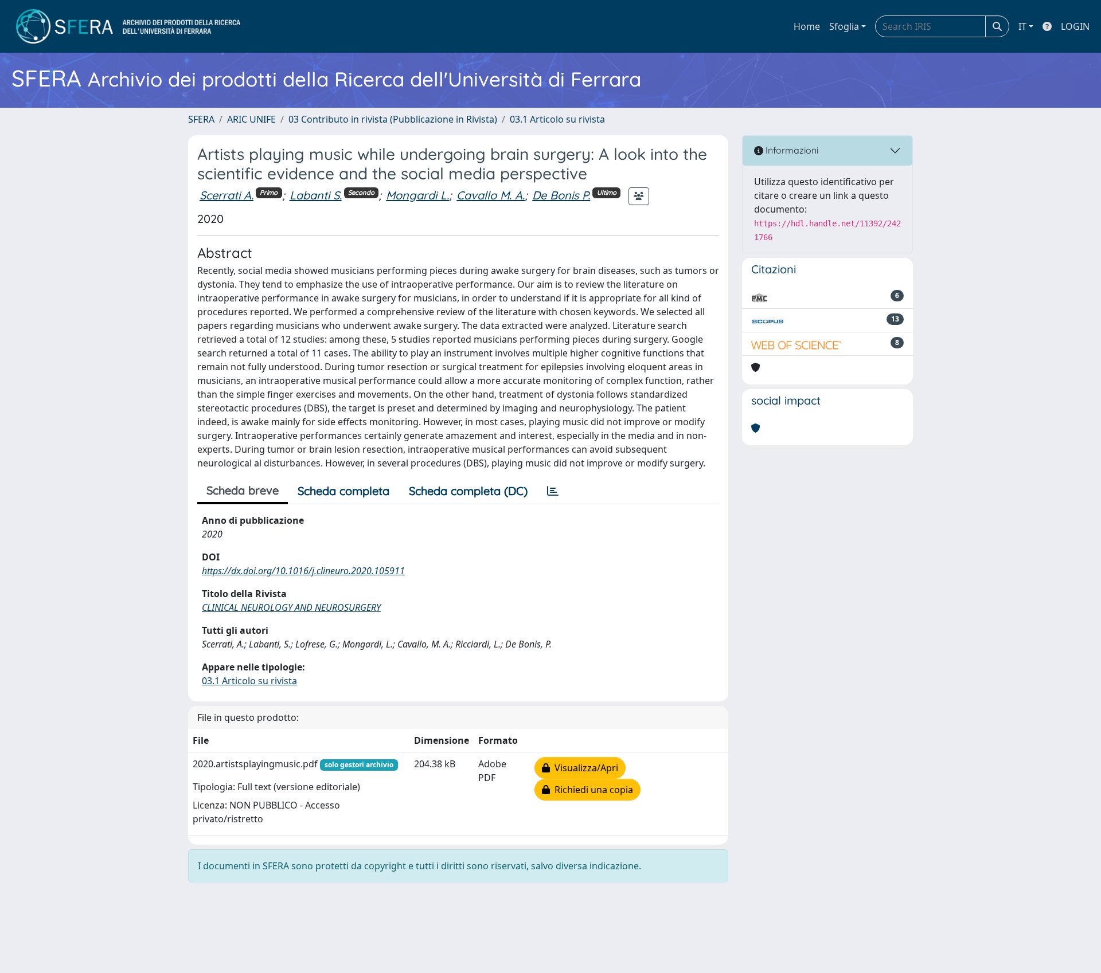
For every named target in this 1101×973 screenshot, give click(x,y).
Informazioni (790, 150)
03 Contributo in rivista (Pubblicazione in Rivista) (392, 119)
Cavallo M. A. (490, 195)
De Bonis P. (561, 195)
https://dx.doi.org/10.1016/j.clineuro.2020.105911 (303, 570)
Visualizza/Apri (584, 768)
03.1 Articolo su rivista (557, 119)
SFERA (201, 119)
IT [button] (1022, 26)
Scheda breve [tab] (242, 490)
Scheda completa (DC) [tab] (468, 491)
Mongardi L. (417, 195)
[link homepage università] (128, 26)
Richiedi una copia (591, 789)
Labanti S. (316, 195)
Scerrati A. (226, 195)
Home (807, 26)
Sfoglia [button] (844, 26)
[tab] (552, 491)
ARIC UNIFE (251, 119)
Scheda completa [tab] (343, 491)
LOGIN (1075, 26)
